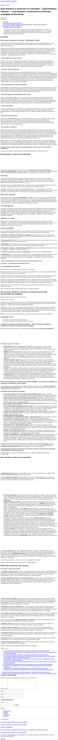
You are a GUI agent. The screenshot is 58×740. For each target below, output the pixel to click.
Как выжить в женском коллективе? (13, 23)
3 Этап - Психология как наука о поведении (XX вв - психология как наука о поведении (26, 650)
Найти (16, 705)
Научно (5, 713)
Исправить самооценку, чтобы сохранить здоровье (14, 724)
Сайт (2, 697)
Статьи (5, 716)
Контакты (3, 738)
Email (2, 694)
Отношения (7, 715)
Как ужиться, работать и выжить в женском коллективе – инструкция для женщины (25, 24)
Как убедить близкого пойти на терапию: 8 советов (14, 722)
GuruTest (6, 21)
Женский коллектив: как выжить (12, 27)
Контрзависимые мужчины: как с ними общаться (13, 732)
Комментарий (4, 688)
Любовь (6, 712)
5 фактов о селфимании (7, 727)
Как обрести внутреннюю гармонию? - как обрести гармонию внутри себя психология (26, 654)
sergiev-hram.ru (11, 734)
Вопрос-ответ (7, 710)
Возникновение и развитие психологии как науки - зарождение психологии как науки (26, 668)
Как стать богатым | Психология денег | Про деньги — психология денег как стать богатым (24, 729)
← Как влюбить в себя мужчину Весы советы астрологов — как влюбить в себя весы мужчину (25, 672)
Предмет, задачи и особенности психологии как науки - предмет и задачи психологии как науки (28, 669)
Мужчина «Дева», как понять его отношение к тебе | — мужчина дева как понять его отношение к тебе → (29, 673)
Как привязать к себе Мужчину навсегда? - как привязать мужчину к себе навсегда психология (28, 664)
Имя (2, 691)
